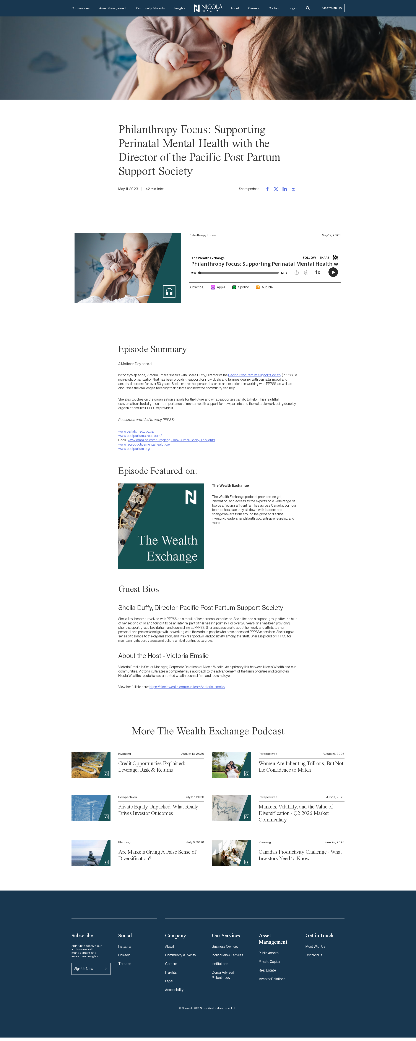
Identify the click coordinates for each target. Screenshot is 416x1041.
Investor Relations (272, 979)
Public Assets (268, 953)
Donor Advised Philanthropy (223, 975)
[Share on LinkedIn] (284, 189)
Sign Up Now (83, 969)
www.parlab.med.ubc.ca (136, 431)
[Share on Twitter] (276, 189)
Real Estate (267, 970)
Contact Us (314, 955)
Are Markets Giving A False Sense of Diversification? (157, 855)
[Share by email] (293, 189)
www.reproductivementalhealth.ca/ (144, 444)
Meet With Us (332, 8)
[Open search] (308, 8)
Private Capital (269, 962)
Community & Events (150, 8)
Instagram (125, 946)
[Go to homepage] (208, 8)
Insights (179, 8)
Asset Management (112, 8)
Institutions (220, 964)
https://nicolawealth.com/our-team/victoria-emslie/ (187, 687)
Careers (253, 8)
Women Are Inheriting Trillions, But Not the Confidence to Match (301, 766)
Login (293, 8)
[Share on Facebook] (267, 189)
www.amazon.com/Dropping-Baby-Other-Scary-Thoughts (171, 440)
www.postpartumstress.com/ (140, 436)
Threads (124, 964)
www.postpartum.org (134, 449)
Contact (274, 8)
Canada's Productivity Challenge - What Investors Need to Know (300, 855)
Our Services (80, 8)
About (235, 8)
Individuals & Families (227, 955)
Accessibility (174, 990)
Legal (169, 981)
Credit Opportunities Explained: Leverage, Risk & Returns (151, 766)
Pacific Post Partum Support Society (254, 375)
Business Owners (225, 946)
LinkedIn (124, 955)
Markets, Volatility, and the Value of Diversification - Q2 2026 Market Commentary (296, 813)
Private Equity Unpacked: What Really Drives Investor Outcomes (158, 809)
